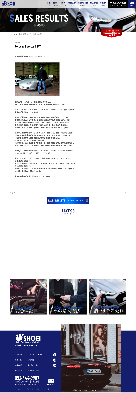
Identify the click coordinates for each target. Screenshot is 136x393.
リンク (20, 389)
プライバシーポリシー (33, 389)
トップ (12, 34)
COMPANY (103, 4)
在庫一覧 (18, 360)
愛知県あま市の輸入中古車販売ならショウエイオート (91, 390)
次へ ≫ (123, 193)
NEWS (55, 4)
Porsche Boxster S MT (36, 34)
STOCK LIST (72, 4)
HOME (48, 4)
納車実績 (22, 34)
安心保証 (18, 371)
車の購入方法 (33, 365)
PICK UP (63, 4)
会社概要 (31, 360)
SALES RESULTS (83, 4)
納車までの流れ (34, 371)
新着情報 (18, 354)
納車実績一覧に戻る (65, 201)
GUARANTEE (94, 4)
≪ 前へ (12, 193)
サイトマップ (49, 389)
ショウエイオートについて (38, 354)
